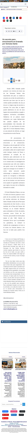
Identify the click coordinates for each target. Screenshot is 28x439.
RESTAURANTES (21, 429)
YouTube (6, 418)
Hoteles (10, 356)
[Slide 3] (14, 80)
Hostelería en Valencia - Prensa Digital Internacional (14, 421)
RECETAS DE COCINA (14, 430)
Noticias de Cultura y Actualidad (14, 9)
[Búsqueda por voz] (21, 404)
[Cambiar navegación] (25, 4)
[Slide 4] (17, 80)
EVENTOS (18, 429)
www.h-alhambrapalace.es (10, 309)
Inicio (4, 9)
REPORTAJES (9, 430)
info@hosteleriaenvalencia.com (14, 425)
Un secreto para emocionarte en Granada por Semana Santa (12, 41)
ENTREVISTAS (25, 430)
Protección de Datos (16, 426)
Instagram (14, 411)
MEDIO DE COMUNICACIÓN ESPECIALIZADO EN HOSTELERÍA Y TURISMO (13, 429)
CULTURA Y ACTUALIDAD (4, 430)
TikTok (21, 414)
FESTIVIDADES (3, 431)
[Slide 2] (11, 80)
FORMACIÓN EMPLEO (7, 431)
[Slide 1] (9, 80)
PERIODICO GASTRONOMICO (14, 431)
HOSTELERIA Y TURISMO (21, 431)
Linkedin (14, 414)
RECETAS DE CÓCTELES (20, 430)
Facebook (5, 411)
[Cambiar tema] (2, 4)
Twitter (23, 411)
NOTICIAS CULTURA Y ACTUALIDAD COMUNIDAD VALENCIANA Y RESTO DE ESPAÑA (12, 428)
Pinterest (6, 414)
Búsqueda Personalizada (14, 401)
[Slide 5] (19, 80)
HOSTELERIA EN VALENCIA (15, 432)
